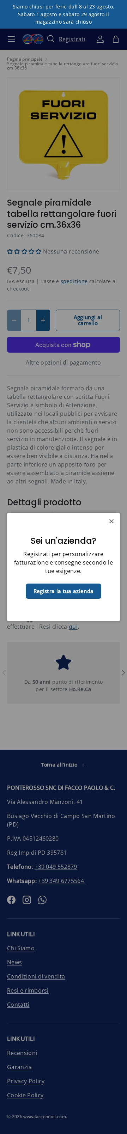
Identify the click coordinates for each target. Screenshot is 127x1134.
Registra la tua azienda (63, 591)
